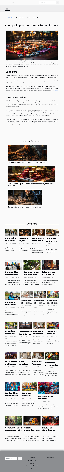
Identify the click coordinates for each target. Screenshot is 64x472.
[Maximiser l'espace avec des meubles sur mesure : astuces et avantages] (38, 356)
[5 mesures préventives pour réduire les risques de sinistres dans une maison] (32, 420)
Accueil (7, 18)
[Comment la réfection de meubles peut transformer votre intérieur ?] (38, 232)
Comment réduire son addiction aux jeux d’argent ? (27, 162)
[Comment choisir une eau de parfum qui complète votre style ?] (27, 295)
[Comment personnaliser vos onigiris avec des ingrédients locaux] (52, 356)
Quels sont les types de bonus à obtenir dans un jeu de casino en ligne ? (31, 185)
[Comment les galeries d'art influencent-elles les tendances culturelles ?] (13, 265)
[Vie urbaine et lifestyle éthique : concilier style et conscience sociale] (11, 232)
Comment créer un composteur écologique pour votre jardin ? (31, 275)
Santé (32, 463)
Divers (12, 18)
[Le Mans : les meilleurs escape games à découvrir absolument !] (11, 356)
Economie (32, 458)
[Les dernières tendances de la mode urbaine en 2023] (12, 386)
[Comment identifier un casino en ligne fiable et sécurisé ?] (50, 420)
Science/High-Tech (32, 466)
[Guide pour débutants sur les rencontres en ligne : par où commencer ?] (39, 325)
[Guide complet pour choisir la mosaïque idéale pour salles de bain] (24, 356)
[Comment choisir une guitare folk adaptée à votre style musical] (13, 420)
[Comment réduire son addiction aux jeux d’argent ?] (27, 152)
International (32, 460)
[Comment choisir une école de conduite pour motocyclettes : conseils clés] (12, 295)
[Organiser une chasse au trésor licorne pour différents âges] (11, 325)
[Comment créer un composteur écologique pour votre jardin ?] (32, 265)
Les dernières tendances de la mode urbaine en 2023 (12, 396)
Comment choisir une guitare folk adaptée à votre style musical (13, 431)
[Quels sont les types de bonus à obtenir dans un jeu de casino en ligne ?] (31, 174)
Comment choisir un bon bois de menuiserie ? (25, 207)
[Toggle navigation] (7, 9)
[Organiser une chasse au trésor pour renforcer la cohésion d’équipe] (53, 295)
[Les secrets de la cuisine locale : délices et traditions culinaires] (53, 325)
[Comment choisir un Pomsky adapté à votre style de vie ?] (40, 295)
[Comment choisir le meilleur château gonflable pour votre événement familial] (29, 386)
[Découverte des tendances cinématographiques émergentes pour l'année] (48, 388)
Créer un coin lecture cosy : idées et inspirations (48, 275)
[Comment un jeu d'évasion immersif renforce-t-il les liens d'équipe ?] (25, 232)
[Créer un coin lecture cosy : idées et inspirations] (50, 265)
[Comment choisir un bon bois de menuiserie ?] (25, 197)
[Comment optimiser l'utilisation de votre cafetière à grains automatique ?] (52, 232)
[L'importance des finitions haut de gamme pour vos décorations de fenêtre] (25, 325)
